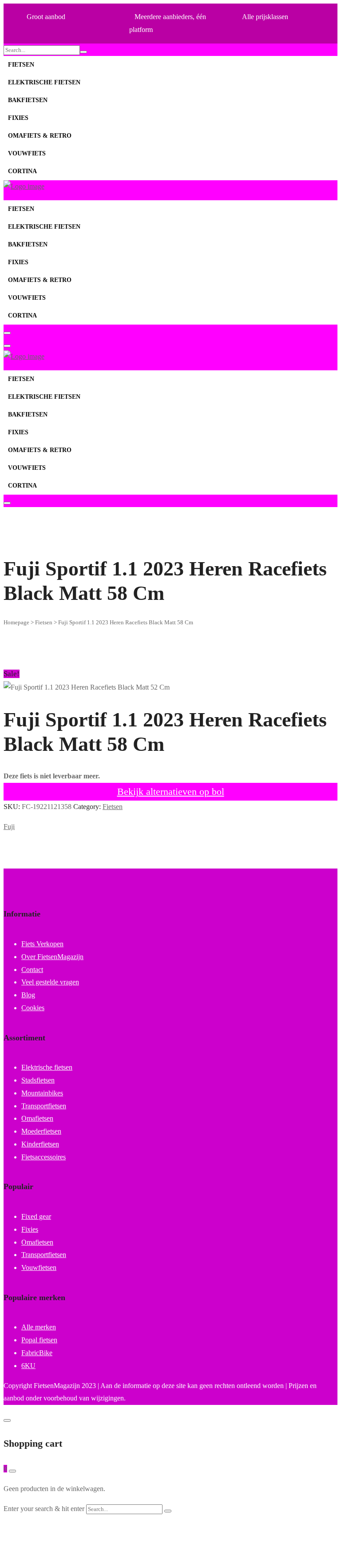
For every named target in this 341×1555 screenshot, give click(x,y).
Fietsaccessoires (43, 1157)
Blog (28, 995)
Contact (32, 969)
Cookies (32, 1008)
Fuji (9, 826)
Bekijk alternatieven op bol (170, 791)
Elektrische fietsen (44, 82)
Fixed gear (36, 1216)
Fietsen (21, 64)
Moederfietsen (41, 1131)
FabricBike (36, 1353)
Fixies (18, 118)
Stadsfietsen (38, 1080)
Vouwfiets (27, 153)
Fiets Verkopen (42, 944)
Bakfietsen (28, 100)
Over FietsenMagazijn (52, 956)
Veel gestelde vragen (50, 982)
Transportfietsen (43, 1106)
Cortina (22, 171)
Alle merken (38, 1327)
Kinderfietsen (40, 1144)
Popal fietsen (39, 1340)
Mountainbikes (42, 1093)
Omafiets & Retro (39, 135)
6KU (28, 1365)
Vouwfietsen (38, 1267)
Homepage (16, 622)
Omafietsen (37, 1118)
